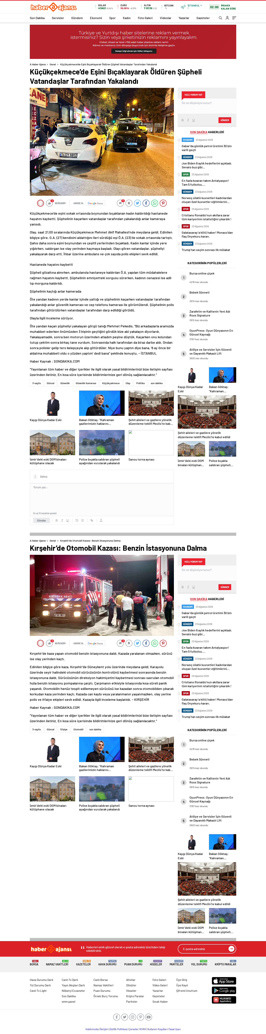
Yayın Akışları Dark (73, 985)
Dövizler (131, 985)
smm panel (68, 1001)
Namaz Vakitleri (57, 963)
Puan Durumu (133, 963)
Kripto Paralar (225, 963)
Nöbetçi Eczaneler (73, 990)
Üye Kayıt (182, 985)
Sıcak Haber (160, 1001)
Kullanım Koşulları (157, 1029)
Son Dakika (37, 18)
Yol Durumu (199, 963)
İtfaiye (63, 729)
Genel (53, 64)
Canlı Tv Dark (70, 980)
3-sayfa (36, 383)
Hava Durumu (107, 963)
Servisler (58, 18)
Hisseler (156, 963)
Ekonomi (96, 18)
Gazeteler (203, 18)
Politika (140, 383)
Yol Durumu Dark (40, 985)
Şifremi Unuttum (186, 990)
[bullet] (82, 520)
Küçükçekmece (111, 383)
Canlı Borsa (100, 980)
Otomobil (78, 729)
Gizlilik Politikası (118, 1029)
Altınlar (131, 980)
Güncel (50, 383)
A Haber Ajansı (38, 64)
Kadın (127, 18)
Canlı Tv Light (38, 990)
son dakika (157, 383)
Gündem (77, 18)
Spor (112, 18)
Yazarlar (184, 18)
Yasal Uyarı (175, 1029)
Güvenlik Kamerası (86, 383)
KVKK (143, 1029)
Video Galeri (159, 985)
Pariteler (176, 963)
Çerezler (133, 1029)
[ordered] (77, 520)
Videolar (165, 18)
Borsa (34, 963)
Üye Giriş (181, 980)
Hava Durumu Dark (41, 980)
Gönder (41, 520)
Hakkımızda (92, 1029)
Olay (128, 383)
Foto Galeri (145, 18)
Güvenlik (65, 383)
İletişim (104, 1029)
